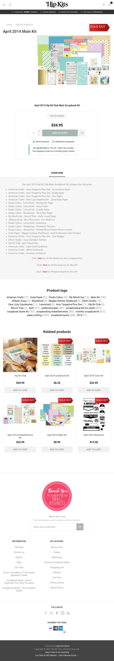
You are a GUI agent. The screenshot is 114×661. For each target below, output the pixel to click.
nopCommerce (62, 646)
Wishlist (57, 572)
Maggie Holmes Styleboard (63, 300)
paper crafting (34, 315)
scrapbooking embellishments (52, 311)
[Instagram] (62, 613)
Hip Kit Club (94, 304)
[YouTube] (51, 613)
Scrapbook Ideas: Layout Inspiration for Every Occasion (19, 581)
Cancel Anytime (49, 12)
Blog (19, 562)
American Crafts (15, 297)
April (31, 308)
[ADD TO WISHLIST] (82, 133)
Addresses (57, 557)
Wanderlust (37, 300)
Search (19, 557)
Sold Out (97, 26)
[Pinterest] (57, 613)
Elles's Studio (89, 300)
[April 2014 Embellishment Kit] (20, 414)
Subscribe (79, 526)
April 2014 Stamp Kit (94, 435)
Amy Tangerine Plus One (69, 304)
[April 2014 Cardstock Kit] (57, 355)
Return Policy (57, 587)
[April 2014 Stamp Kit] (94, 414)
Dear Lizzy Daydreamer (20, 304)
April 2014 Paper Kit (57, 435)
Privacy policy (57, 582)
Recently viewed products (57, 562)
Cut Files (19, 567)
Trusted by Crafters (25, 12)
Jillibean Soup (18, 300)
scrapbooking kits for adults (80, 308)
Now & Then (17, 308)
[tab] (57, 173)
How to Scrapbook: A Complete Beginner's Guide (19, 574)
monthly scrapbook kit (87, 311)
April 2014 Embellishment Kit (20, 436)
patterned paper (50, 308)
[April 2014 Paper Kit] (57, 414)
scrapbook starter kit (17, 311)
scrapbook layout (60, 315)
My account (57, 547)
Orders (57, 552)
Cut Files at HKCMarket (93, 12)
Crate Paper (36, 297)
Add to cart (60, 133)
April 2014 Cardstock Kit (57, 375)
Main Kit (95, 297)
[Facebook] (45, 613)
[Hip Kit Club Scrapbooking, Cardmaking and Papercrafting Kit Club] (20, 355)
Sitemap (19, 547)
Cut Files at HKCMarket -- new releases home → (57, 655)
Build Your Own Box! (69, 12)
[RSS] (68, 613)
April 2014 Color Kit (93, 375)
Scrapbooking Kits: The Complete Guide (19, 589)
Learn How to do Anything (57, 652)
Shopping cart (57, 567)
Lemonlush (45, 304)
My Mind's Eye (76, 297)
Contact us (19, 552)
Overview (57, 173)
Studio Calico (56, 297)
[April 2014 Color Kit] (94, 355)
